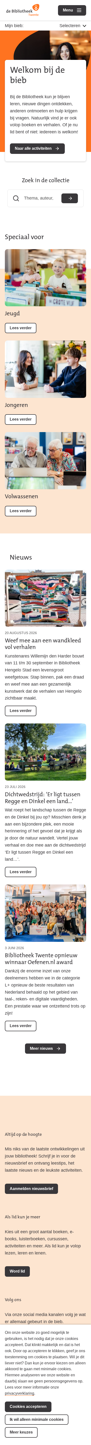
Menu (74, 10)
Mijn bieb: (14, 25)
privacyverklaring (19, 1393)
